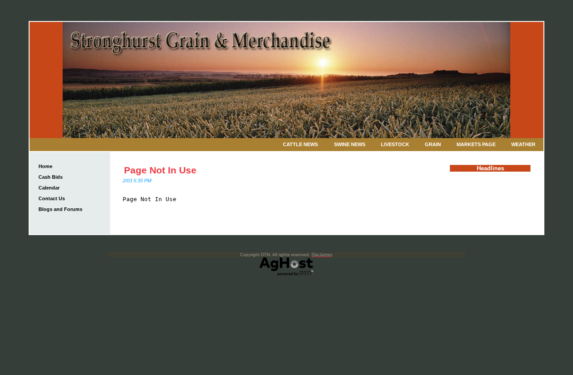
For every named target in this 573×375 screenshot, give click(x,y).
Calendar (49, 187)
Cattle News (300, 144)
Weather (523, 144)
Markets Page (476, 144)
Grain (433, 144)
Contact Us (51, 198)
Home (45, 166)
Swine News (349, 144)
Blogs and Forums (60, 209)
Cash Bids (50, 177)
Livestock (395, 144)
